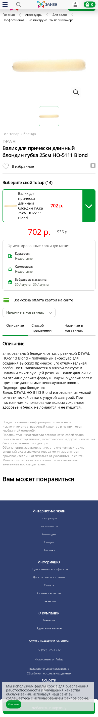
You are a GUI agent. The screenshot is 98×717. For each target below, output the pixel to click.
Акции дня (49, 534)
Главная (9, 15)
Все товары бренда (19, 133)
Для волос (60, 15)
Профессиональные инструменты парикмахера (38, 20)
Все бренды (49, 518)
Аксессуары (33, 15)
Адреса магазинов (49, 628)
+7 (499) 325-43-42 (49, 650)
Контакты (49, 620)
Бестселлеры (49, 526)
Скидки (49, 542)
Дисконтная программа (49, 577)
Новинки (49, 550)
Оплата (49, 585)
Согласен (13, 704)
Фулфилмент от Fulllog (49, 659)
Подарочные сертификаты (49, 569)
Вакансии (49, 601)
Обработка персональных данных (49, 673)
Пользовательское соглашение (49, 668)
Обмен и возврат (49, 593)
